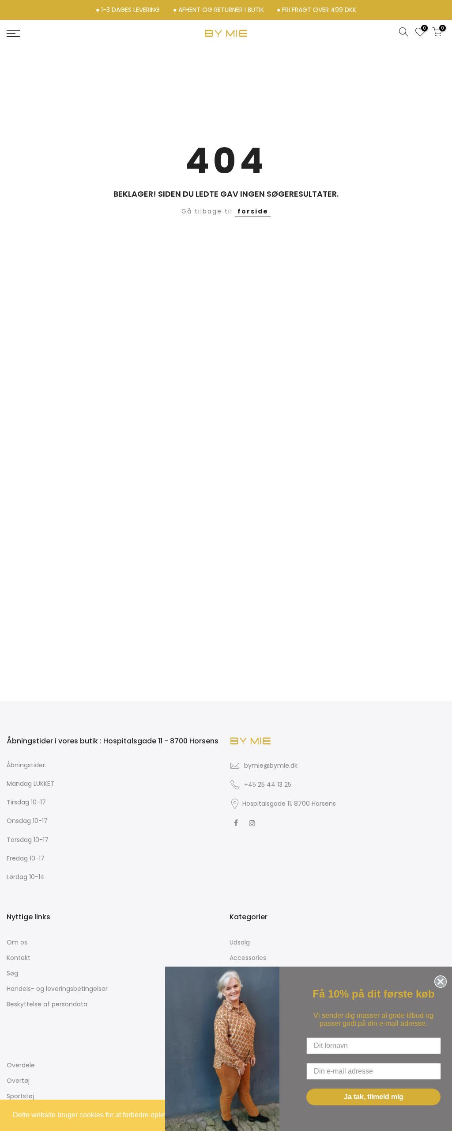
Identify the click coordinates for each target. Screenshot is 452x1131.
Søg (12, 973)
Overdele (21, 1065)
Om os (17, 942)
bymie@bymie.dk (271, 765)
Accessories (248, 957)
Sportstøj (20, 1096)
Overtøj (18, 1080)
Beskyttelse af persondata (47, 1004)
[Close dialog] (438, 979)
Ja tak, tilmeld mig (373, 1097)
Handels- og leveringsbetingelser (57, 988)
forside (252, 211)
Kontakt (18, 957)
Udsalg (240, 942)
